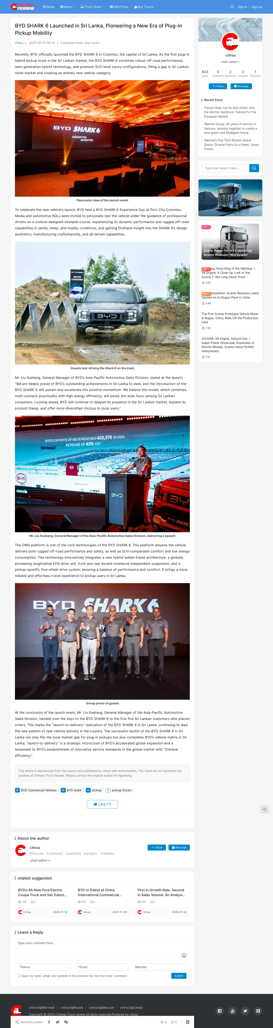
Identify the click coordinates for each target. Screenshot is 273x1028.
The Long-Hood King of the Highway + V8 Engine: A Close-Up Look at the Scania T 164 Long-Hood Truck (228, 272)
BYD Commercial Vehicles (39, 790)
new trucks (92, 43)
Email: (83, 967)
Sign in (242, 7)
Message (181, 847)
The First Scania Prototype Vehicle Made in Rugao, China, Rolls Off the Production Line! (230, 318)
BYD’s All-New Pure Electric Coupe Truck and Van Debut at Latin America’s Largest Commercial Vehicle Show (41, 892)
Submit (179, 975)
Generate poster (31, 1022)
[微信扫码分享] (65, 1022)
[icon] (219, 1011)
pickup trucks (121, 790)
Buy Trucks (145, 7)
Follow (159, 847)
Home (50, 7)
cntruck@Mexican (101, 1007)
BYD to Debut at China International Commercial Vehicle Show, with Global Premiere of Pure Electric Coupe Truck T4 (99, 892)
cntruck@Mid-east (42, 1007)
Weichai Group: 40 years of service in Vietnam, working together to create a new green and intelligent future (230, 128)
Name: (25, 967)
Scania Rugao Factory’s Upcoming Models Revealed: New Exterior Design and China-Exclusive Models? (230, 255)
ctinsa (19, 43)
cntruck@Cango (131, 1007)
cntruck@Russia (72, 1007)
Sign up (257, 7)
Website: (141, 967)
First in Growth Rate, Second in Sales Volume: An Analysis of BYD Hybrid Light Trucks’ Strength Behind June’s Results (161, 892)
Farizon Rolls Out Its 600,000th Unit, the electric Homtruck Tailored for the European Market (230, 112)
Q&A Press (120, 7)
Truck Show (92, 7)
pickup (97, 790)
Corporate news (71, 43)
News (68, 7)
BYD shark (74, 790)
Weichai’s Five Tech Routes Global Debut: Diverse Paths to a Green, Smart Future (231, 144)
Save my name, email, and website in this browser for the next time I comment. (74, 976)
